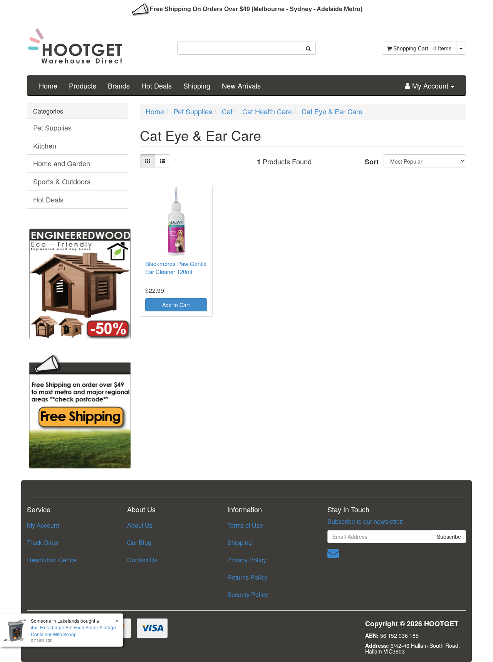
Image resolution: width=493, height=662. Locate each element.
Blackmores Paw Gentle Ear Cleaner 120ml (175, 267)
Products (82, 85)
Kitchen (44, 145)
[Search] (308, 48)
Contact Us (142, 559)
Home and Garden (61, 163)
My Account (43, 525)
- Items (422, 48)
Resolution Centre (52, 559)
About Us (140, 525)
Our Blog (139, 542)
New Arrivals (241, 85)
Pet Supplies (52, 127)
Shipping (196, 85)
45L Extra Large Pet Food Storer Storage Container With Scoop (73, 630)
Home (48, 85)
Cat (227, 111)
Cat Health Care (267, 111)
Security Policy (247, 594)
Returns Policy (247, 577)
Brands (119, 85)
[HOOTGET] (75, 43)
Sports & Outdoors (62, 181)
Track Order (43, 542)
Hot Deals (156, 85)
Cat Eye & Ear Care (332, 111)
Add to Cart (176, 305)
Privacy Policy (246, 559)
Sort (371, 162)
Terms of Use (245, 525)
